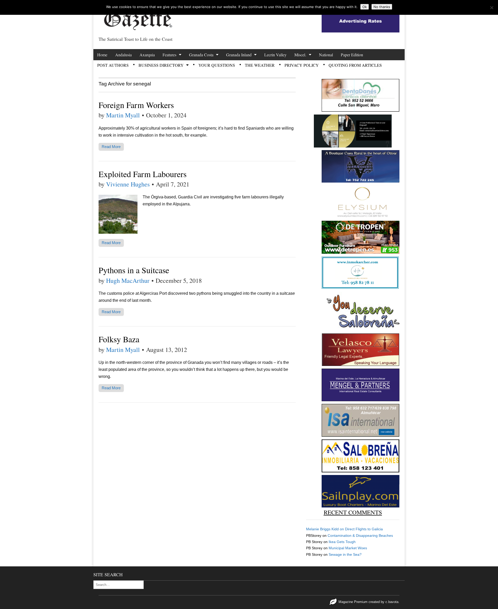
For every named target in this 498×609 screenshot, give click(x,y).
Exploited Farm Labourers (142, 173)
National (326, 54)
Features (169, 54)
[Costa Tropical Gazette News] (137, 17)
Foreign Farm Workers (136, 104)
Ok (364, 7)
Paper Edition (352, 54)
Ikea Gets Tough (342, 542)
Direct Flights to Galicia (364, 529)
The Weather (260, 65)
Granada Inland (239, 54)
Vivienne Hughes (128, 184)
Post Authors (113, 65)
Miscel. (300, 54)
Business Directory (161, 65)
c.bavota (391, 602)
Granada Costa (201, 54)
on (325, 529)
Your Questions (216, 65)
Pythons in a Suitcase (134, 270)
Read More (111, 146)
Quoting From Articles (355, 65)
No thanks (382, 7)
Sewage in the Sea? (345, 554)
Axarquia (147, 54)
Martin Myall (123, 115)
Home (102, 54)
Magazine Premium (353, 602)
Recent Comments (353, 512)
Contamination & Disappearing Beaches (360, 535)
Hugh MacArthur (127, 280)
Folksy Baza (119, 339)
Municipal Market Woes (348, 548)
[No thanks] (491, 7)
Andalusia (123, 54)
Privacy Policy (302, 65)
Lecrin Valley (275, 54)
